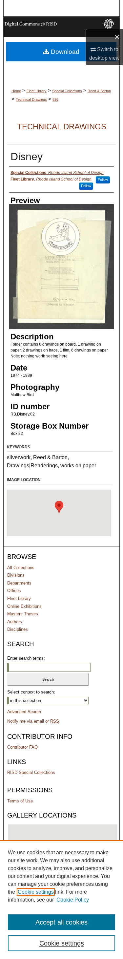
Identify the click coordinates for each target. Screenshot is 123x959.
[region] (61, 899)
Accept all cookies (61, 922)
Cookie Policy (72, 900)
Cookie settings (36, 892)
